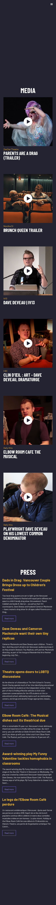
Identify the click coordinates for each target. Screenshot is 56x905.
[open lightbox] (28, 121)
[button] (51, 4)
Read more (9, 618)
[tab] (28, 96)
